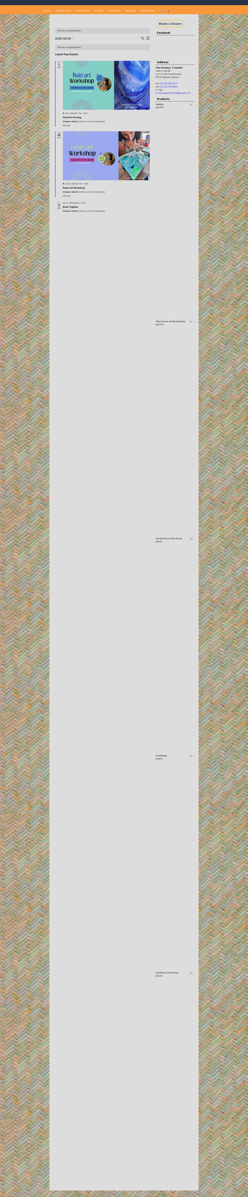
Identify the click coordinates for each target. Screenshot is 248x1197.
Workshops (83, 10)
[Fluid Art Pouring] (106, 85)
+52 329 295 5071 (168, 83)
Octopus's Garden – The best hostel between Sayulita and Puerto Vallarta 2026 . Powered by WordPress (124, 1195)
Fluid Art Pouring (72, 117)
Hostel (99, 10)
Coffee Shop (63, 10)
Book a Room (170, 24)
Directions (114, 10)
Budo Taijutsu (70, 206)
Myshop (130, 10)
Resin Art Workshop (74, 187)
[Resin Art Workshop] (106, 155)
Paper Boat (147, 10)
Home (47, 10)
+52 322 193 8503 (168, 86)
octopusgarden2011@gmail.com (173, 93)
